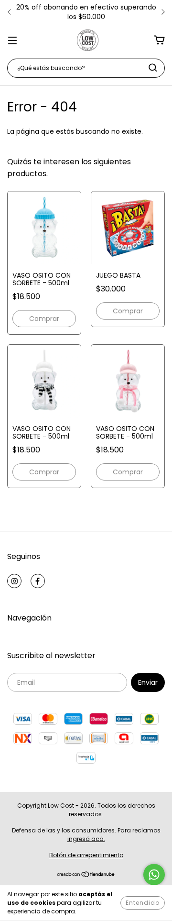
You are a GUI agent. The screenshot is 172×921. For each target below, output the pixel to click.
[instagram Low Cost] (14, 581)
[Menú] (12, 40)
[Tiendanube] (86, 875)
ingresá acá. (86, 839)
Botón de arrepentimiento (86, 855)
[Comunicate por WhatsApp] (154, 874)
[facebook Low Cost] (38, 581)
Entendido (143, 903)
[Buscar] (153, 67)
